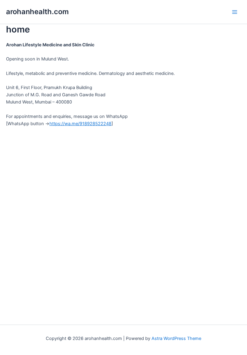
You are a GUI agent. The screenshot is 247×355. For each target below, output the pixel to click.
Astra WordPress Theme (176, 338)
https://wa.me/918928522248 (80, 123)
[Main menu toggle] (234, 12)
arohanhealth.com (37, 11)
